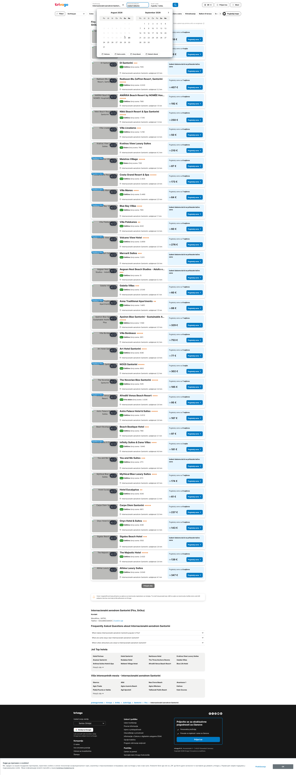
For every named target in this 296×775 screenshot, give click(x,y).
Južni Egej (127, 703)
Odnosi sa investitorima (82, 751)
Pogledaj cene (193, 39)
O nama (77, 744)
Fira (145, 703)
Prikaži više (97, 667)
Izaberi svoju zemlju (81, 719)
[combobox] (108, 5)
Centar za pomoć (130, 752)
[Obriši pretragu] (123, 5)
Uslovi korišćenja (130, 723)
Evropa (109, 703)
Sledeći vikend (153, 54)
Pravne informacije (131, 726)
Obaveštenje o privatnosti (133, 733)
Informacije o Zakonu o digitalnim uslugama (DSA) (143, 736)
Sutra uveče (121, 54)
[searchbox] (109, 6)
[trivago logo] (61, 5)
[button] (109, 4)
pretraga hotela (97, 703)
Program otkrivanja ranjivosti (134, 743)
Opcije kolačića (129, 740)
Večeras (107, 54)
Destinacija (96, 4)
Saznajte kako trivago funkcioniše (137, 755)
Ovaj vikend (137, 54)
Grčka (117, 703)
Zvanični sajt (118, 621)
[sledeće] (168, 12)
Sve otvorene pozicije (82, 748)
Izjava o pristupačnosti (132, 730)
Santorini (137, 703)
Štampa (77, 754)
